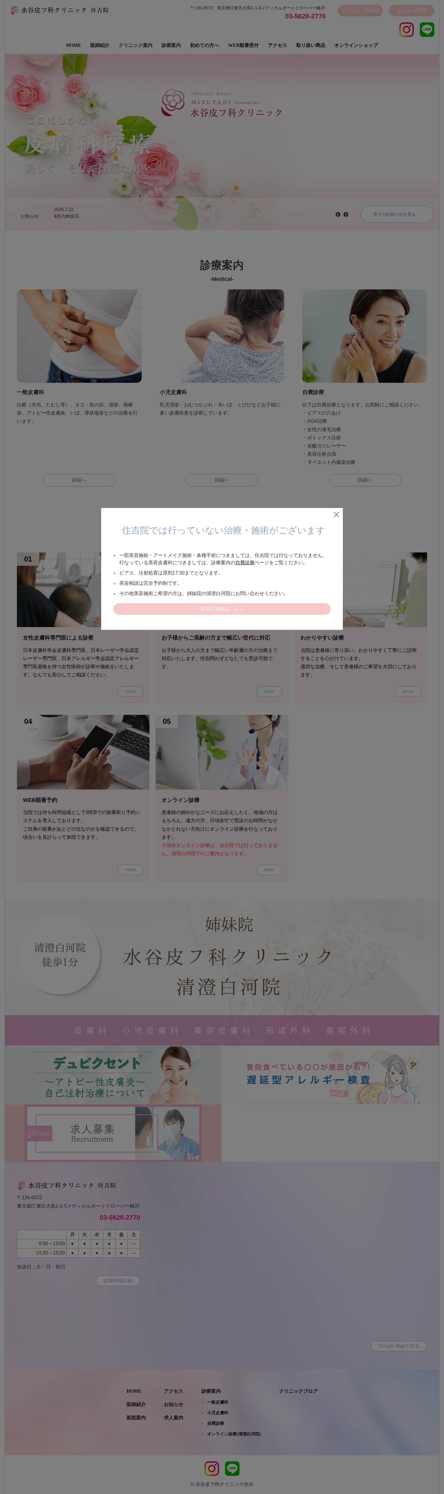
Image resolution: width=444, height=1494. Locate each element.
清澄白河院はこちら (222, 608)
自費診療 (245, 562)
